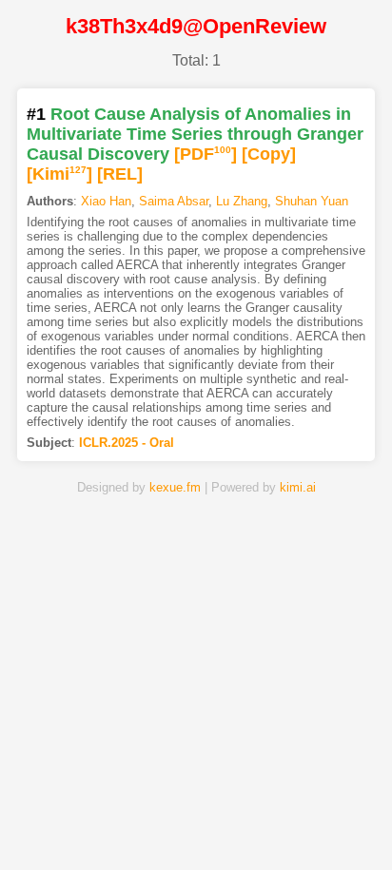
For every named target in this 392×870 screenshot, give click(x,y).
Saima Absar (173, 201)
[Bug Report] (321, 825)
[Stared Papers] (196, 825)
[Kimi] (59, 174)
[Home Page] (70, 825)
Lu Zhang (241, 201)
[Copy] (269, 154)
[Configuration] (258, 825)
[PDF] (205, 154)
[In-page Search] (133, 825)
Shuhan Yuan (311, 201)
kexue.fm (175, 487)
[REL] (120, 174)
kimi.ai (298, 487)
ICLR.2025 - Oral (126, 442)
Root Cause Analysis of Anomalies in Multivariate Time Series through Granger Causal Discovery (195, 134)
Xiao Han (106, 201)
